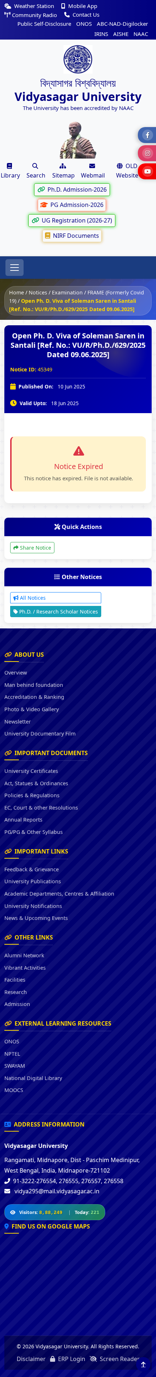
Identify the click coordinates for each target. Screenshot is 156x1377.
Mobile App (82, 5)
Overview (15, 672)
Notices (38, 292)
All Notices (32, 597)
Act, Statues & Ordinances (36, 783)
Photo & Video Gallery (31, 709)
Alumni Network (24, 955)
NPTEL (12, 1053)
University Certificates (31, 770)
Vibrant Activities (25, 967)
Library (10, 175)
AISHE (120, 33)
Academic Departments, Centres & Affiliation (59, 893)
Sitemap (63, 175)
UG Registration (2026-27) (76, 220)
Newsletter (17, 721)
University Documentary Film (39, 733)
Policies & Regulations (31, 795)
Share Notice (35, 547)
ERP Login (71, 1359)
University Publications (32, 881)
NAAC (141, 33)
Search (35, 175)
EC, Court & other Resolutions (41, 807)
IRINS (101, 33)
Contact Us (85, 14)
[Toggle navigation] (14, 267)
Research (15, 992)
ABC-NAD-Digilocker (122, 23)
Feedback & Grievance (31, 869)
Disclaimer (31, 1359)
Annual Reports (23, 819)
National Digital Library (33, 1078)
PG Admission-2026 (76, 205)
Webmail (93, 175)
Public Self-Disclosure (44, 23)
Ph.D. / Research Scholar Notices (58, 611)
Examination (67, 292)
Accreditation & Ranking (34, 696)
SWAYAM (14, 1065)
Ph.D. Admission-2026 (76, 189)
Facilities (14, 979)
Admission (17, 1004)
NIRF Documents (75, 236)
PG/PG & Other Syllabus (33, 831)
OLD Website (127, 170)
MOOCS (13, 1090)
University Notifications (33, 906)
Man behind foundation (33, 684)
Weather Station (34, 5)
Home (16, 292)
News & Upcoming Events (36, 917)
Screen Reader (119, 1359)
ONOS (84, 23)
